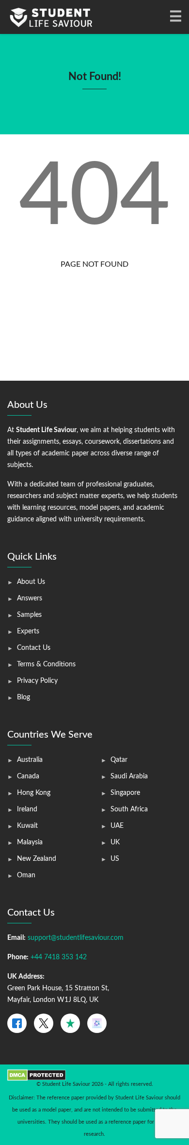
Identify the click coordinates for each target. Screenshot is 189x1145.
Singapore (125, 793)
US (114, 858)
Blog (23, 697)
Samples (29, 615)
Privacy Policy (37, 680)
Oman (26, 875)
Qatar (118, 760)
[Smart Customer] (97, 1023)
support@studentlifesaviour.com (76, 938)
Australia (30, 760)
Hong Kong (33, 793)
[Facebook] (17, 1023)
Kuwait (27, 825)
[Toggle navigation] (175, 17)
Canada (28, 776)
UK (115, 842)
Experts (28, 631)
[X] (43, 1023)
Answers (29, 598)
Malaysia (30, 842)
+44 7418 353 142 (59, 957)
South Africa (129, 809)
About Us (31, 582)
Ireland (27, 809)
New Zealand (36, 858)
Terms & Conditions (46, 664)
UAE (117, 825)
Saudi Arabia (129, 776)
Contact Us (33, 648)
